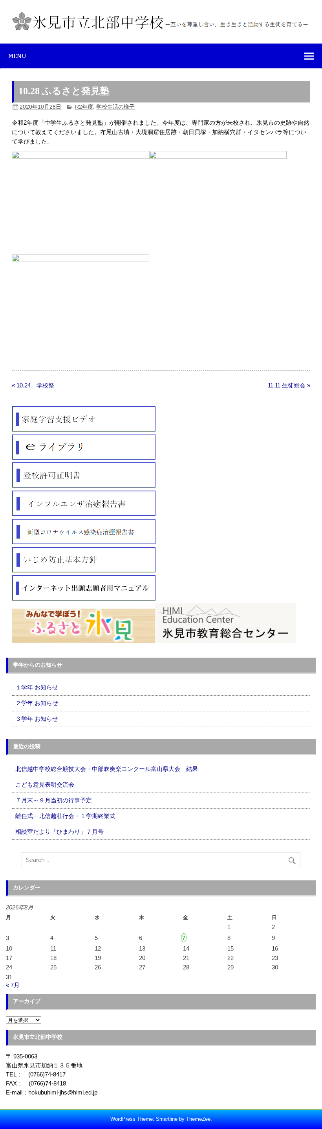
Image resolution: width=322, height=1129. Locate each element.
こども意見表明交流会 (44, 784)
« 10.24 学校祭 (33, 385)
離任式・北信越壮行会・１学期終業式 (65, 816)
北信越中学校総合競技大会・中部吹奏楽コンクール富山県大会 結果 (106, 768)
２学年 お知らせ (36, 703)
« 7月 (13, 985)
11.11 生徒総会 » (289, 385)
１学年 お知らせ (36, 687)
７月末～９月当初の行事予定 (53, 800)
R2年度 (84, 107)
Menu (17, 56)
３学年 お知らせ (36, 718)
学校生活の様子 (115, 107)
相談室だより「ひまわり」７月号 (59, 831)
